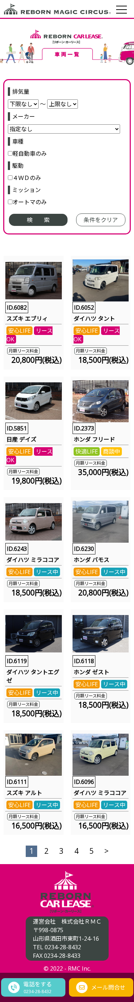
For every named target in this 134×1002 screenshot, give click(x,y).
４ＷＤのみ (27, 178)
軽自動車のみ (30, 153)
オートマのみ (30, 202)
